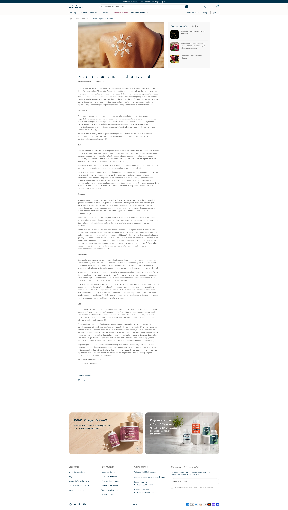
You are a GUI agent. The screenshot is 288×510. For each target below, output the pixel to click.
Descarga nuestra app (77, 490)
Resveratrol (82, 110)
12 (152, 340)
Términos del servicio (109, 490)
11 (140, 327)
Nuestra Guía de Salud (82, 18)
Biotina (80, 145)
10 (105, 320)
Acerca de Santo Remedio (79, 481)
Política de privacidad (109, 485)
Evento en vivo (107, 494)
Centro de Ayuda (192, 12)
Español (214, 13)
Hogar (70, 18)
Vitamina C (82, 254)
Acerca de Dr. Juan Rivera (79, 485)
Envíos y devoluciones (110, 481)
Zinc (79, 303)
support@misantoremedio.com (153, 477)
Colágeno (82, 194)
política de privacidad (206, 487)
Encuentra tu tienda (109, 476)
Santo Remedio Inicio (77, 472)
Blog (205, 12)
